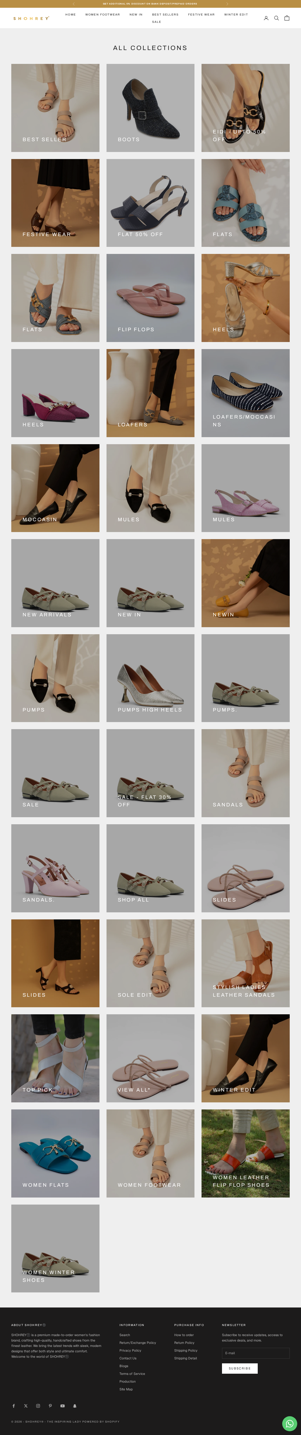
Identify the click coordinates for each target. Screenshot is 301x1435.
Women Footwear (102, 14)
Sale (156, 21)
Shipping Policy (186, 1350)
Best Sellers (165, 14)
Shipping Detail (185, 1358)
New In (136, 14)
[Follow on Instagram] (38, 1406)
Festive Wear (201, 14)
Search (124, 1335)
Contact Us (127, 1358)
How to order (184, 1335)
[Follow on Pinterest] (50, 1406)
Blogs (123, 1366)
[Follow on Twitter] (26, 1406)
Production (127, 1381)
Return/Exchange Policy (137, 1343)
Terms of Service (132, 1374)
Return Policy (184, 1343)
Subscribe (240, 1368)
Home (70, 14)
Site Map (126, 1389)
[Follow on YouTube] (62, 1406)
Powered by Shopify (101, 1421)
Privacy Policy (130, 1350)
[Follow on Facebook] (13, 1406)
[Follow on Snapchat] (74, 1406)
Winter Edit (236, 14)
